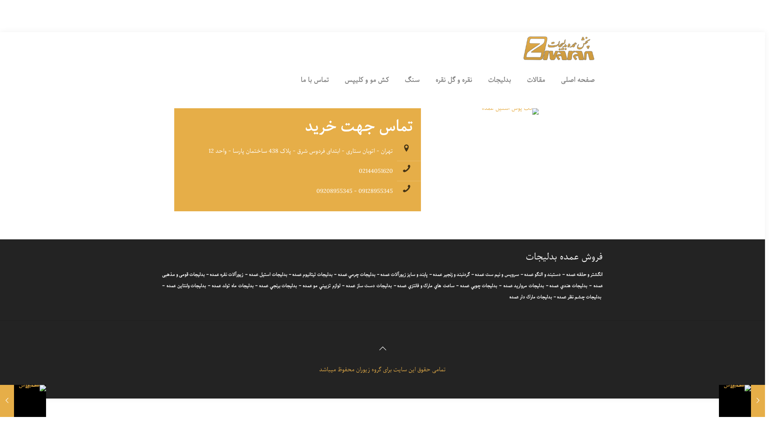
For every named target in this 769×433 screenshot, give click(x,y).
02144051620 (376, 171)
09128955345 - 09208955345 (354, 191)
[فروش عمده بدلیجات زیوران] (559, 48)
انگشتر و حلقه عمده (584, 274)
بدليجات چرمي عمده (356, 274)
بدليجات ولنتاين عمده (186, 285)
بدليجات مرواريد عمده (523, 285)
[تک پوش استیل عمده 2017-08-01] (742, 401)
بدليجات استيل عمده (268, 274)
